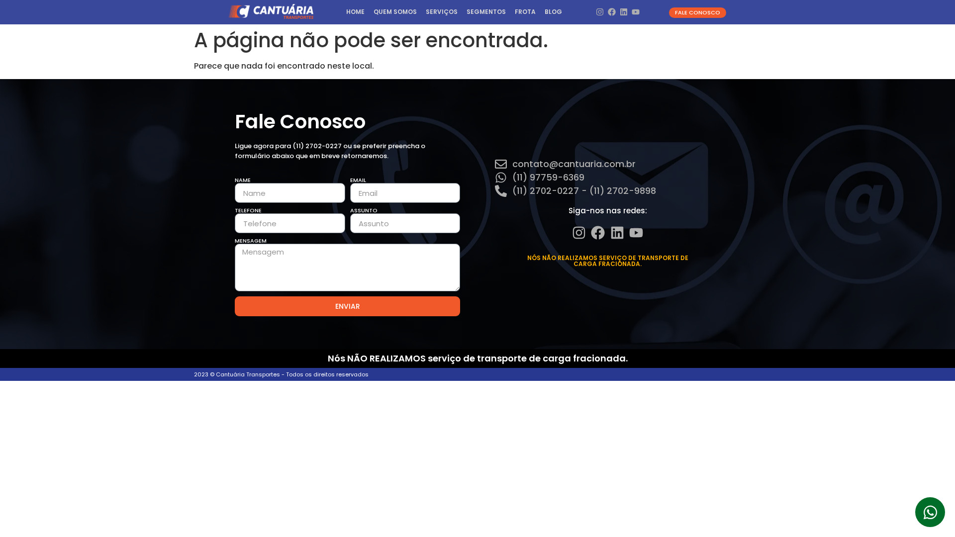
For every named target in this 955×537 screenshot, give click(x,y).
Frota (525, 11)
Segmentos (486, 11)
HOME (355, 11)
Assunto (364, 210)
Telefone (248, 210)
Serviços (442, 11)
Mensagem (251, 241)
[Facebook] (611, 12)
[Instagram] (599, 12)
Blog (553, 11)
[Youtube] (636, 12)
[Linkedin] (624, 12)
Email (358, 180)
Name (243, 180)
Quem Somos (395, 11)
